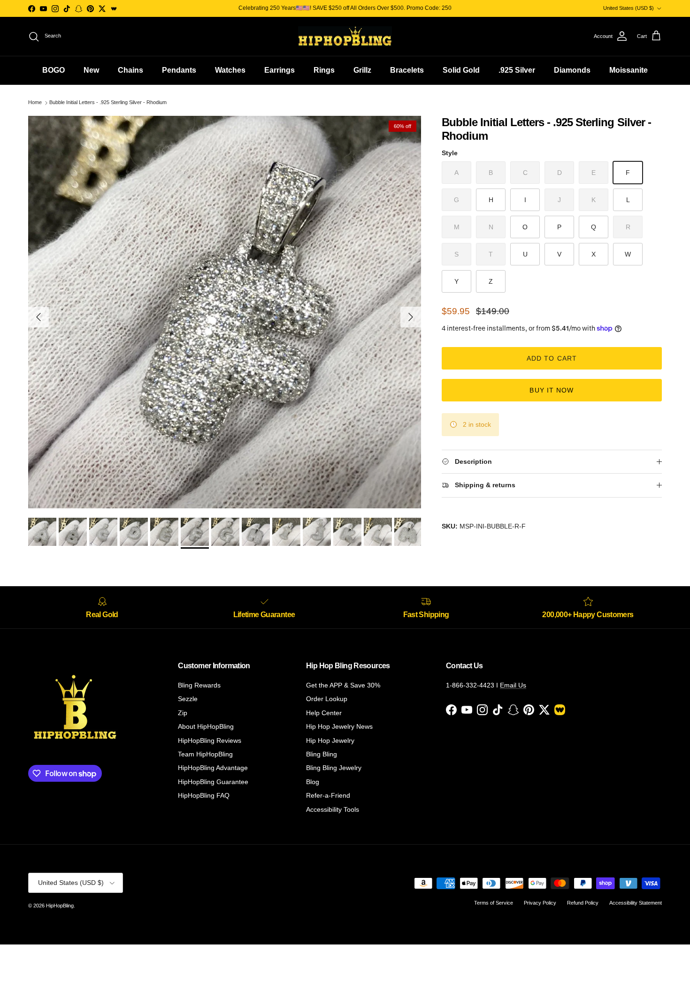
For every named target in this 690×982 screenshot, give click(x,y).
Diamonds (572, 70)
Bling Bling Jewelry (333, 767)
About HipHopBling (206, 726)
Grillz (362, 70)
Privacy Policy (540, 903)
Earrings (279, 70)
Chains (130, 70)
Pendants (179, 70)
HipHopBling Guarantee (213, 782)
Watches (230, 70)
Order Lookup (326, 699)
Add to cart (552, 358)
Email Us (513, 685)
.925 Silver (516, 70)
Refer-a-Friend (328, 795)
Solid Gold (461, 70)
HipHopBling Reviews (209, 740)
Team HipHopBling (205, 754)
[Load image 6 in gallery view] (224, 312)
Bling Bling (321, 754)
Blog (312, 782)
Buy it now (551, 390)
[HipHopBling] (345, 36)
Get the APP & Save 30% (343, 685)
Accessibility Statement (635, 903)
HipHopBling (60, 905)
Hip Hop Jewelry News (339, 726)
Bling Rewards (199, 685)
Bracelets (407, 70)
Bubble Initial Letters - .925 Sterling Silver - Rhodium (108, 103)
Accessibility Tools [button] (332, 809)
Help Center (324, 713)
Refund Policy (582, 903)
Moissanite (628, 70)
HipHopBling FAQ (204, 795)
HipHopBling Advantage (213, 767)
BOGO (53, 70)
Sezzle (188, 699)
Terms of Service (493, 903)
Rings (324, 70)
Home (35, 103)
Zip (182, 713)
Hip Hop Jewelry (330, 740)
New (91, 70)
